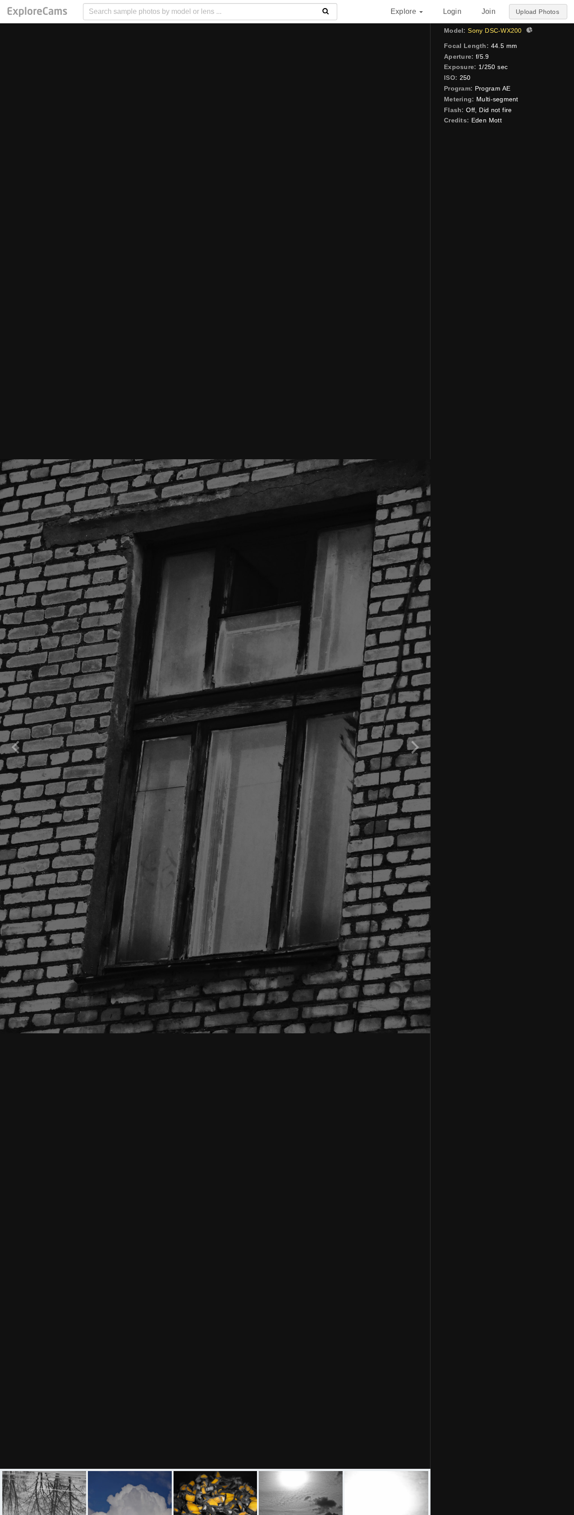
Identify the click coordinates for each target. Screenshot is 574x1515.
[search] (325, 11)
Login (452, 11)
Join (489, 11)
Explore (404, 11)
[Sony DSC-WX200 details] (528, 31)
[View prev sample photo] (17, 746)
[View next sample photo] (413, 746)
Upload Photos (537, 11)
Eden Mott (486, 120)
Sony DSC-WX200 (495, 30)
